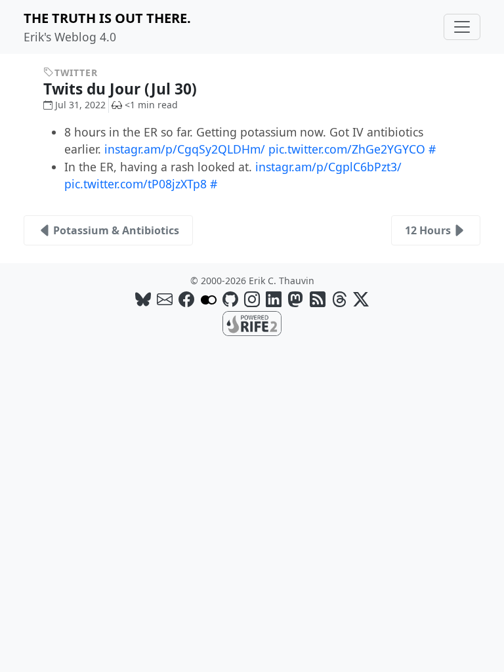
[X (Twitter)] (361, 299)
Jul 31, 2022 (80, 104)
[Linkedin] (274, 299)
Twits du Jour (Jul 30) (122, 89)
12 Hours (428, 230)
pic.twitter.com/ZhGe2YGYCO (346, 149)
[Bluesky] (143, 299)
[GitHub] (230, 299)
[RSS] (318, 299)
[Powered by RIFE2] (252, 323)
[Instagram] (252, 299)
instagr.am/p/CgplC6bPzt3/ (328, 167)
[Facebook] (186, 299)
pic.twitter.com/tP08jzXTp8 (135, 184)
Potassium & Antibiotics (116, 230)
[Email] (165, 299)
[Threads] (339, 299)
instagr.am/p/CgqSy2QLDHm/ (184, 149)
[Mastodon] (295, 299)
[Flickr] (209, 299)
